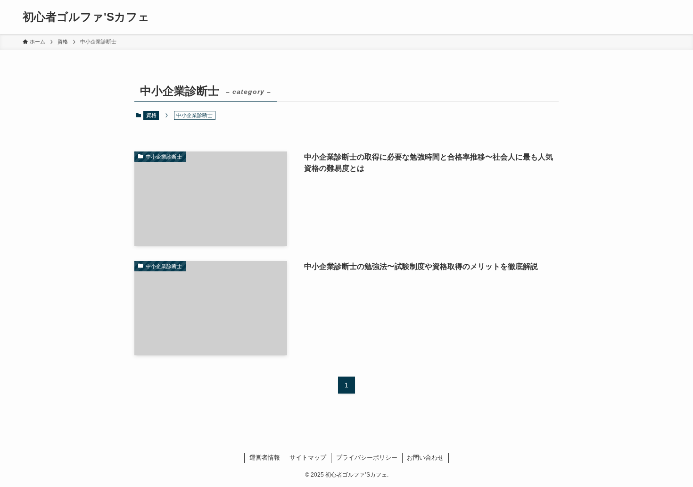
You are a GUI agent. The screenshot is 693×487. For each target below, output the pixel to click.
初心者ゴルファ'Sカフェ (86, 17)
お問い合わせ (425, 457)
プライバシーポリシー (366, 457)
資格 (151, 115)
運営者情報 (264, 457)
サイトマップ (307, 457)
